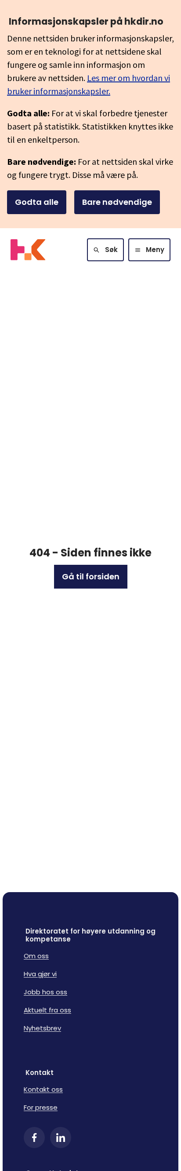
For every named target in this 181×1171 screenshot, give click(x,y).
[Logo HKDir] (28, 249)
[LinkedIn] (60, 1137)
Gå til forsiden (90, 576)
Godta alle (36, 202)
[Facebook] (34, 1137)
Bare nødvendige (117, 202)
